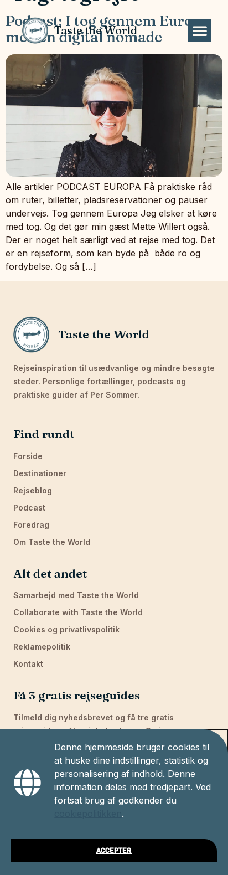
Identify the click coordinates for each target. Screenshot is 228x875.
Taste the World (95, 30)
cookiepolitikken (88, 813)
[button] (199, 30)
